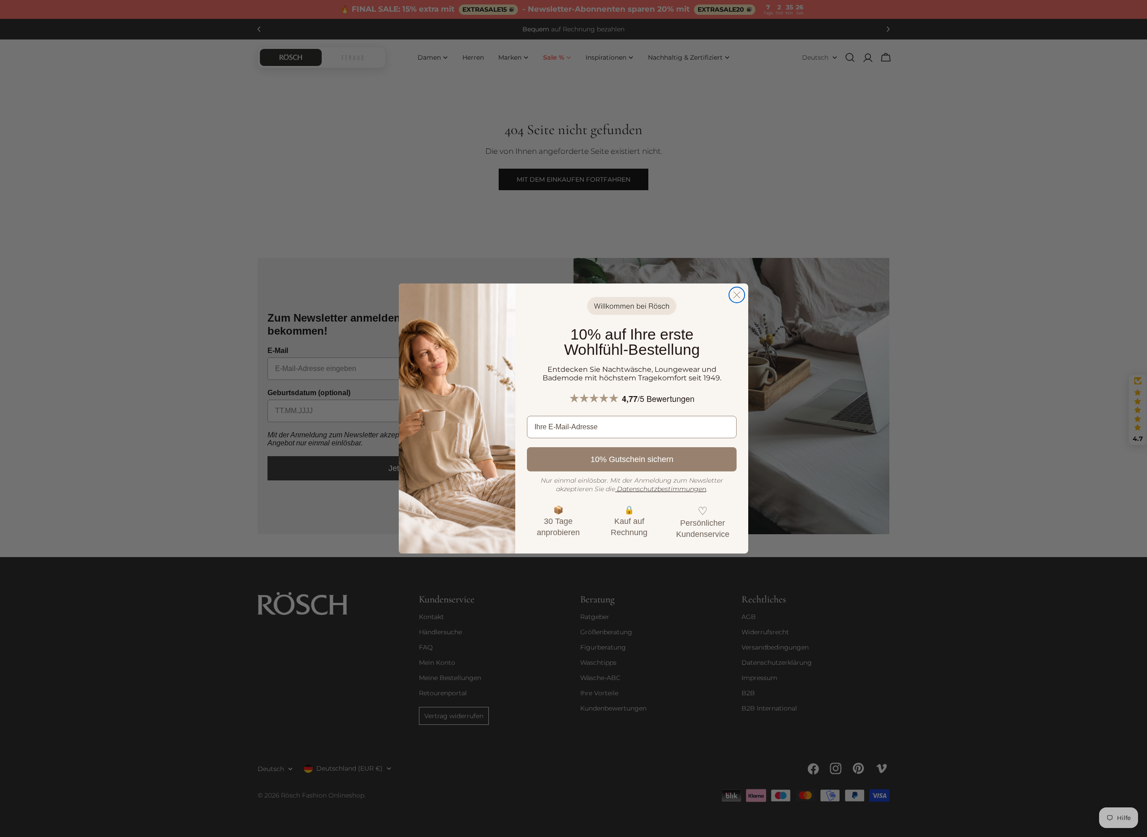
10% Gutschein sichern (632, 459)
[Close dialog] (737, 295)
